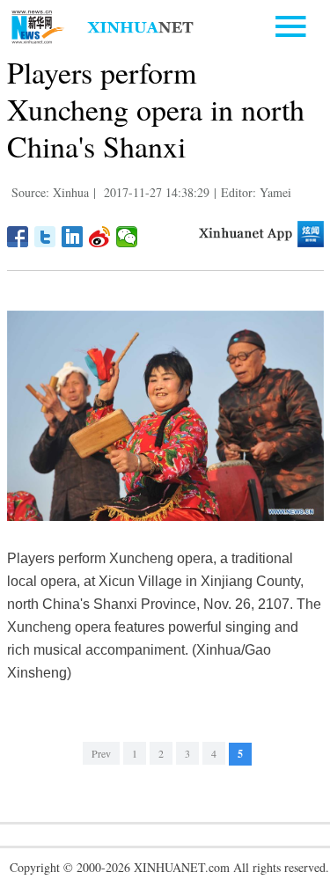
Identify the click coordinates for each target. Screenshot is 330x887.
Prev (101, 753)
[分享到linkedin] (73, 236)
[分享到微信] (127, 236)
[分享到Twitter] (45, 236)
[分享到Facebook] (18, 236)
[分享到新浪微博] (100, 236)
